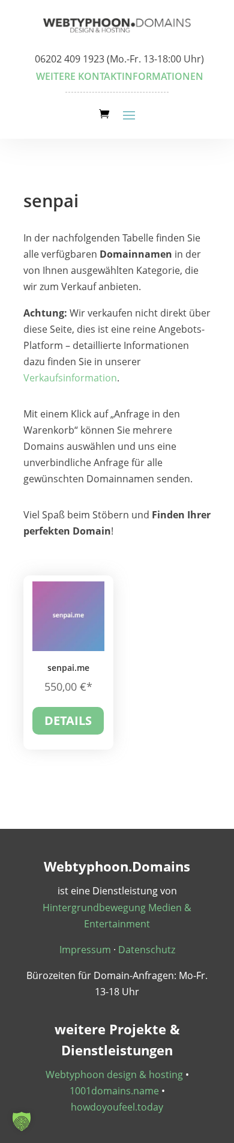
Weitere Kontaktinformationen (119, 76)
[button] (21, 1121)
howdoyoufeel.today (117, 1107)
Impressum (85, 949)
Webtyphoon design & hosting (114, 1074)
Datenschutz (146, 949)
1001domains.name (114, 1090)
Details (68, 720)
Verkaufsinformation (70, 377)
